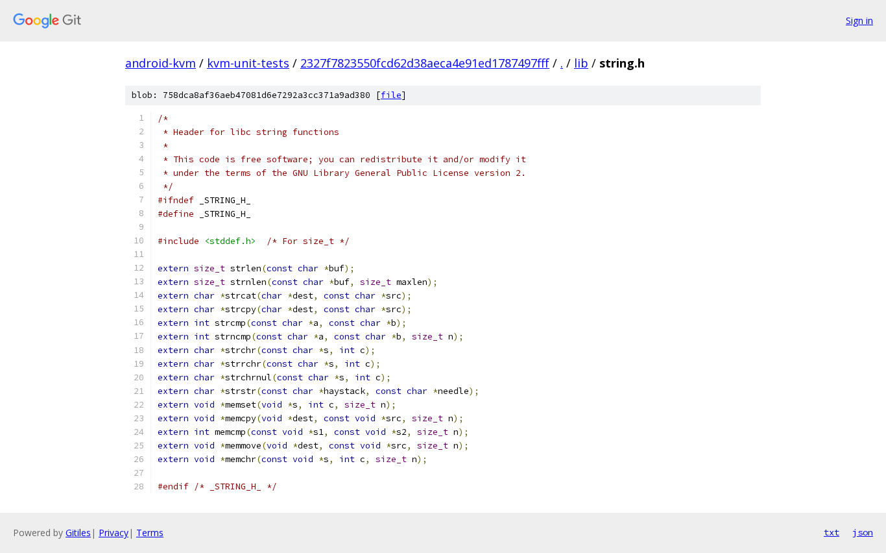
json (862, 532)
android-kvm (160, 63)
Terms (149, 532)
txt (831, 532)
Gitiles (78, 532)
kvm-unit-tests (248, 63)
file (391, 95)
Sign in (859, 20)
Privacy (113, 532)
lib (581, 63)
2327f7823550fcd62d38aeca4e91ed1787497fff (424, 63)
